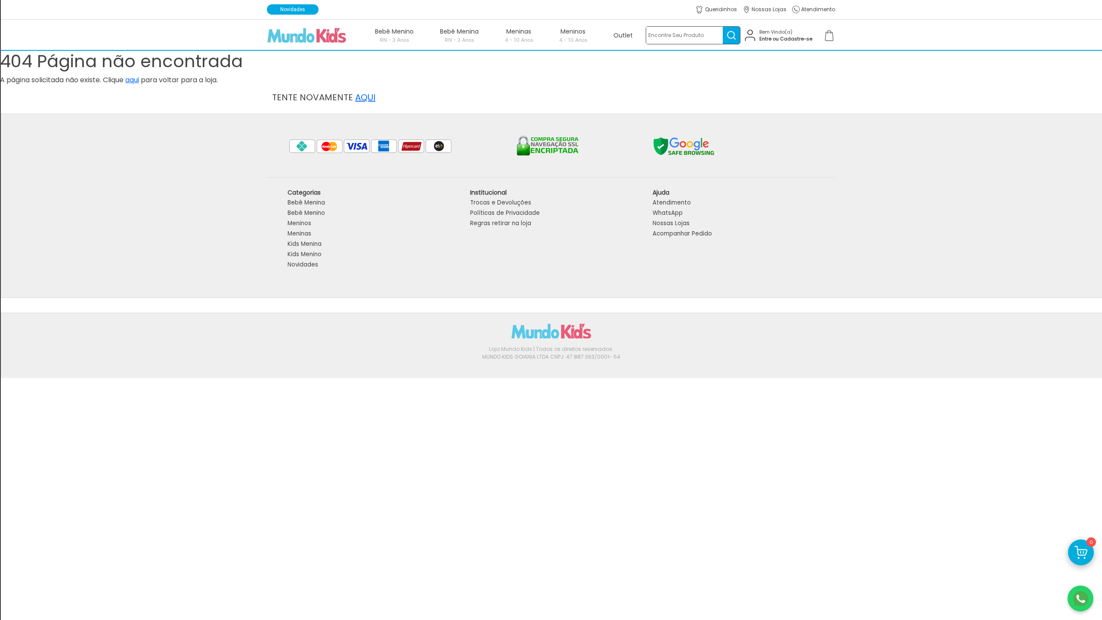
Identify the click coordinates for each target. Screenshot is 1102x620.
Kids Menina (305, 244)
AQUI (365, 97)
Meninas (299, 233)
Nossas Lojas (671, 223)
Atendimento (672, 202)
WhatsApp (668, 213)
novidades (292, 9)
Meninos (299, 223)
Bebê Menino (306, 213)
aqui (132, 80)
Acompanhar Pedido (682, 233)
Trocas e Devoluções (500, 202)
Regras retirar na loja (500, 223)
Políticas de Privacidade (505, 213)
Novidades (303, 264)
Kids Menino (305, 254)
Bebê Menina (306, 202)
